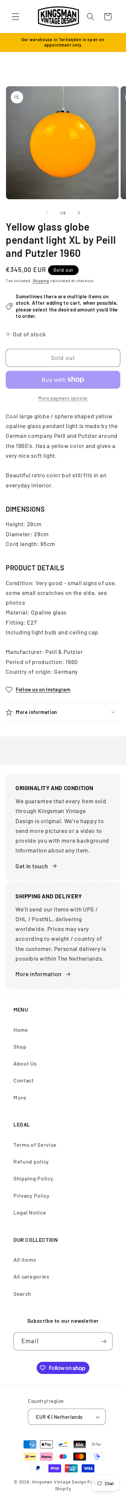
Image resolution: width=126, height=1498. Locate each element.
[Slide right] (79, 212)
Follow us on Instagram (43, 689)
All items (24, 1259)
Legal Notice (29, 1212)
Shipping (41, 280)
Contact (23, 1080)
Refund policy (31, 1161)
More (20, 1097)
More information (38, 973)
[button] (15, 16)
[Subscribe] (103, 1341)
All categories (31, 1276)
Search (22, 1293)
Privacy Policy (31, 1195)
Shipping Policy (33, 1178)
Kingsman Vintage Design (59, 1482)
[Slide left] (47, 212)
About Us (25, 1063)
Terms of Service (35, 1144)
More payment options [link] (63, 398)
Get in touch (31, 866)
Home (20, 1029)
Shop (20, 1046)
